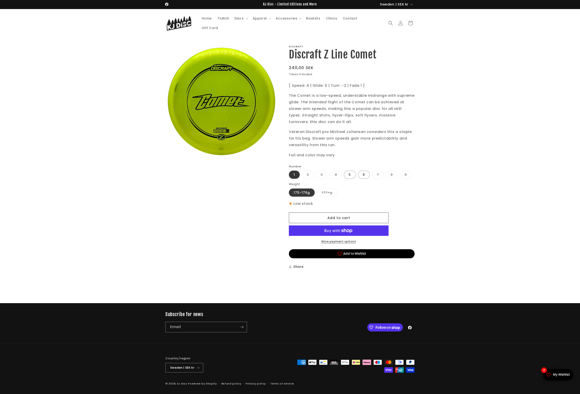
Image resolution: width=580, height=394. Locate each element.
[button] (241, 18)
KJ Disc (182, 383)
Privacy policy (256, 383)
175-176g (302, 192)
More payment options (338, 241)
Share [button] (298, 266)
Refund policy (231, 383)
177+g (329, 193)
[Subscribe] (242, 327)
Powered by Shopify (202, 383)
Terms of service (282, 383)
